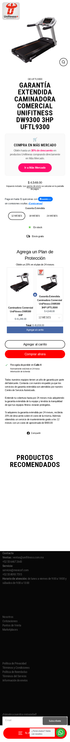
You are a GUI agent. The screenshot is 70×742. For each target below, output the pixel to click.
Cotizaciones (10, 621)
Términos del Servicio (14, 676)
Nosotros (8, 617)
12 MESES (16, 216)
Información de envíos (15, 680)
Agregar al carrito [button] (34, 331)
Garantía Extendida (35, 208)
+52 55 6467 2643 (12, 561)
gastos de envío (34, 186)
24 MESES (52, 216)
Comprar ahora (35, 354)
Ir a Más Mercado (35, 167)
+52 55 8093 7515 (12, 574)
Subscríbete (55, 720)
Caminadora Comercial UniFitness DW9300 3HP (20, 311)
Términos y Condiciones (15, 667)
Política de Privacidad (14, 663)
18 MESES (34, 216)
